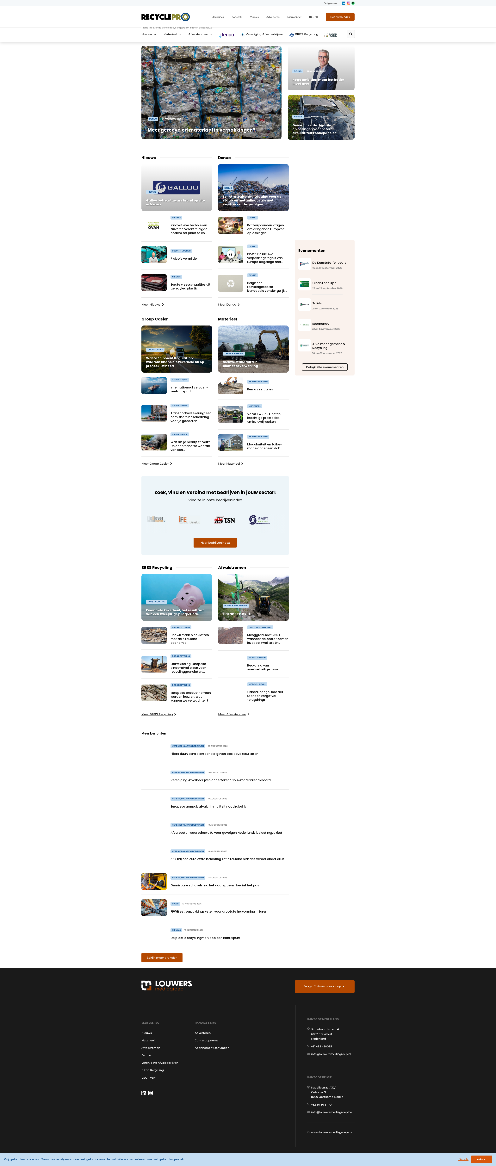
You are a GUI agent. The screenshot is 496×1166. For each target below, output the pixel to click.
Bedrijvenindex (340, 16)
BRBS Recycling (306, 34)
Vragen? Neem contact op (322, 986)
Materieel (170, 34)
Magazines (218, 17)
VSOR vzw (148, 1077)
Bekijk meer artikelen (161, 957)
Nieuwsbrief (294, 17)
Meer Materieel (229, 463)
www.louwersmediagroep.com (333, 1132)
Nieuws (146, 34)
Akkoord (481, 1159)
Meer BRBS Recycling (157, 714)
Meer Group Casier (155, 463)
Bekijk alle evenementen (325, 367)
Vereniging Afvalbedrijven (264, 34)
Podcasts (237, 17)
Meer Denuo (227, 304)
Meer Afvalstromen (232, 714)
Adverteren (273, 17)
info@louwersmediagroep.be (331, 1112)
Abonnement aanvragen (212, 1048)
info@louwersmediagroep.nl (331, 1054)
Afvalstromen (198, 34)
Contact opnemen (207, 1040)
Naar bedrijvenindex (215, 542)
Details (463, 1159)
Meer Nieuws (150, 304)
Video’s (254, 17)
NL (310, 17)
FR (316, 17)
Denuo (146, 1055)
